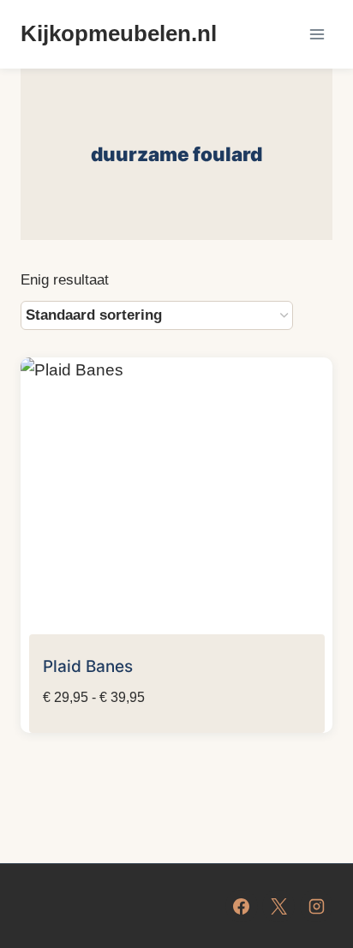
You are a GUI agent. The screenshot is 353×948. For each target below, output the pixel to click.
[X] (278, 906)
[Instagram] (316, 906)
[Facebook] (241, 906)
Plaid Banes (88, 666)
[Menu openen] (316, 34)
